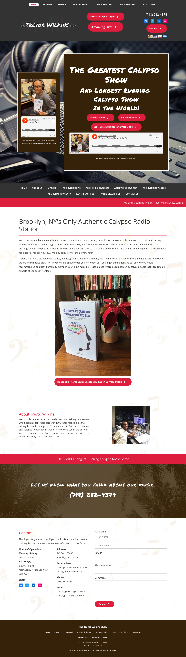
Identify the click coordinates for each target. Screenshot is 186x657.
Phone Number (103, 565)
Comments (101, 578)
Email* (98, 553)
